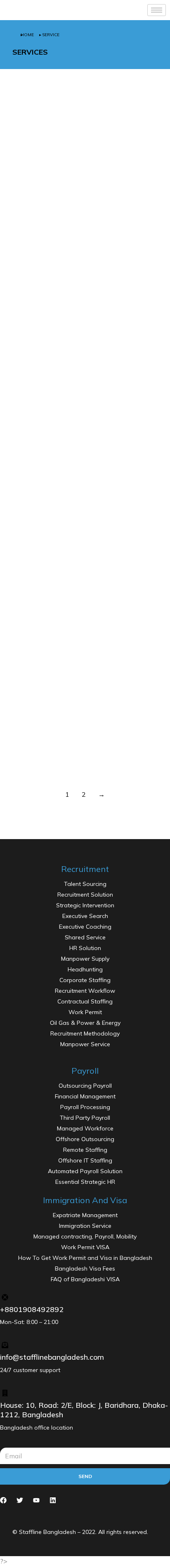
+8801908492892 (32, 1309)
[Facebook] (3, 1500)
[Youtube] (36, 1500)
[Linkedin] (53, 1500)
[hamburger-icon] (156, 10)
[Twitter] (20, 1500)
